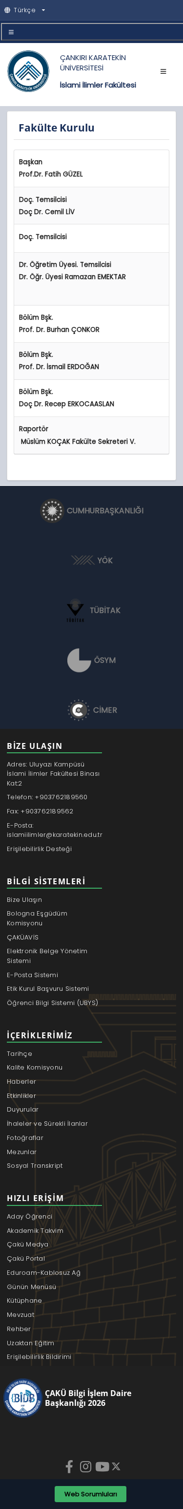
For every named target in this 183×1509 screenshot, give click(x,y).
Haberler (21, 1081)
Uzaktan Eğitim (31, 1343)
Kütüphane (24, 1300)
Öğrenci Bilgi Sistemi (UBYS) (52, 1002)
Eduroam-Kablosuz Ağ (44, 1272)
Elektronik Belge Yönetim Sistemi (47, 955)
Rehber (19, 1329)
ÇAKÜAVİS (23, 937)
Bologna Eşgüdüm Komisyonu (37, 918)
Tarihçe (19, 1053)
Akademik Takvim (35, 1230)
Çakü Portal (26, 1258)
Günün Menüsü (31, 1286)
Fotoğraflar (25, 1137)
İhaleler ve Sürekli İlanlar (47, 1123)
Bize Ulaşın (24, 899)
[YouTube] (103, 1466)
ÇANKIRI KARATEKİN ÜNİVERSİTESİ (93, 62)
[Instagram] (87, 1466)
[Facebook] (70, 1466)
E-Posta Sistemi (32, 975)
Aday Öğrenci (29, 1216)
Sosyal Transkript (34, 1165)
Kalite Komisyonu (34, 1067)
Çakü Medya (28, 1244)
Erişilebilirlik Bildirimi (39, 1356)
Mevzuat (20, 1314)
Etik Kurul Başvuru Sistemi (48, 988)
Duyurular (23, 1109)
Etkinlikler (21, 1095)
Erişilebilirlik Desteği (39, 848)
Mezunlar (22, 1152)
